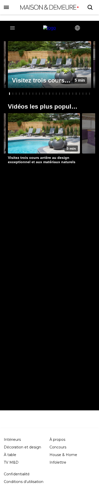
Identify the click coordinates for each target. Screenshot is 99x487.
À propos (57, 439)
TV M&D (11, 462)
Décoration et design (22, 447)
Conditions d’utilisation (23, 481)
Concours (58, 447)
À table (10, 454)
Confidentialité (17, 474)
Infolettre (58, 462)
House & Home (63, 454)
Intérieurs (12, 439)
